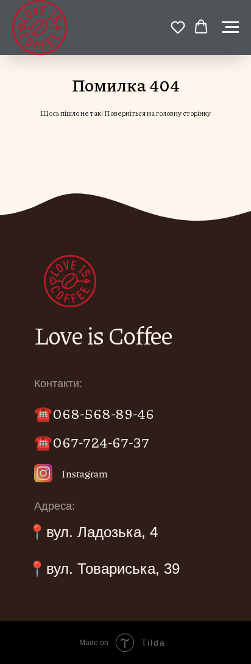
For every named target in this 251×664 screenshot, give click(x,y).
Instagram (85, 473)
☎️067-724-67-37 (91, 441)
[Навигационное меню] (230, 27)
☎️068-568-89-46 (94, 412)
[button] (178, 27)
